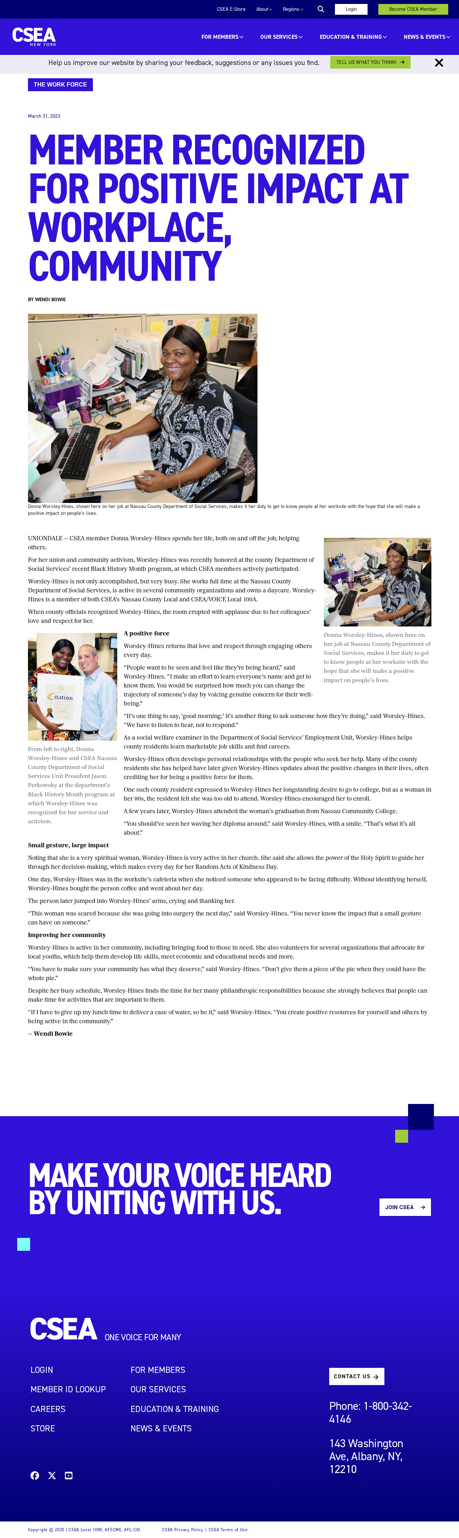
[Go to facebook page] (34, 1476)
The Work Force (60, 84)
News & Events (424, 37)
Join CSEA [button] (400, 1207)
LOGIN (41, 1370)
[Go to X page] (52, 1476)
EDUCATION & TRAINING (351, 37)
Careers (48, 1409)
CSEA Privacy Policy (182, 1530)
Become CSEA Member (413, 9)
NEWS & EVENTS (161, 1428)
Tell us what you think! (366, 62)
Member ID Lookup (68, 1389)
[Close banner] (439, 63)
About (262, 9)
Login (351, 9)
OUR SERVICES (279, 37)
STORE (42, 1428)
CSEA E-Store (231, 9)
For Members (220, 37)
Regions (291, 9)
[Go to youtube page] (68, 1476)
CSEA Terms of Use (228, 1530)
